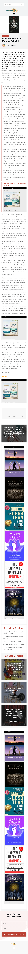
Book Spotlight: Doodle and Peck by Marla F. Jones (14, 690)
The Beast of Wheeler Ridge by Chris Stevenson (13, 637)
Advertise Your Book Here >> (10, 210)
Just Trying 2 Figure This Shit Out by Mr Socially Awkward (13, 632)
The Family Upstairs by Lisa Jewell (12, 641)
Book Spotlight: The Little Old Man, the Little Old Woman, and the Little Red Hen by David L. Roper (14, 667)
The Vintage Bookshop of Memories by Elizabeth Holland (13, 648)
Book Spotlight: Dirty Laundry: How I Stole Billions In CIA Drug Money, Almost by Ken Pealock (14, 713)
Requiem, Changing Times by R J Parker (13, 644)
